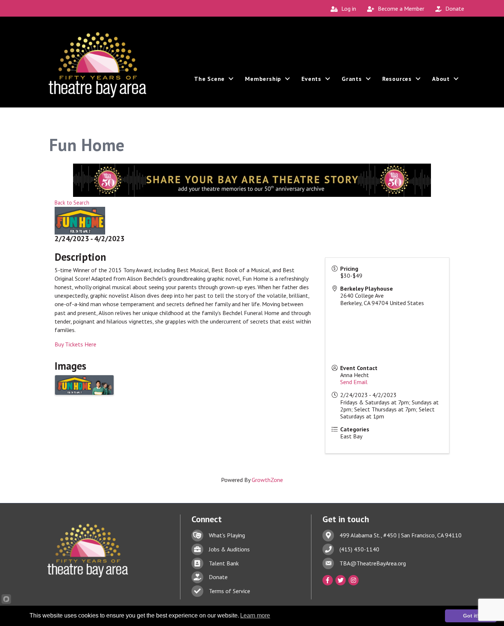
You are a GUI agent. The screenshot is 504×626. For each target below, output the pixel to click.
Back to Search (72, 202)
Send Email (353, 382)
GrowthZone (267, 479)
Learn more (255, 615)
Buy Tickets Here (75, 344)
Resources (397, 78)
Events (311, 78)
